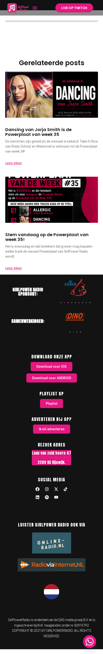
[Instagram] (47, 489)
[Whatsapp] (89, 641)
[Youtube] (56, 497)
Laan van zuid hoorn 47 (51, 453)
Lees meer (13, 163)
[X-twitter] (56, 489)
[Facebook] (38, 489)
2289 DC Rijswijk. (51, 462)
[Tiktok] (66, 489)
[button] (34, 7)
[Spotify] (47, 497)
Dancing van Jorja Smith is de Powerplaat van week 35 (38, 132)
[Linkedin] (38, 497)
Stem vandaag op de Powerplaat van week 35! (47, 237)
